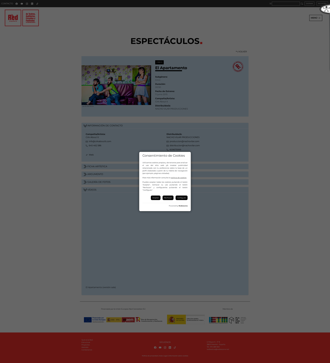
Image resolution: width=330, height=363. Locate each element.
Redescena (183, 206)
